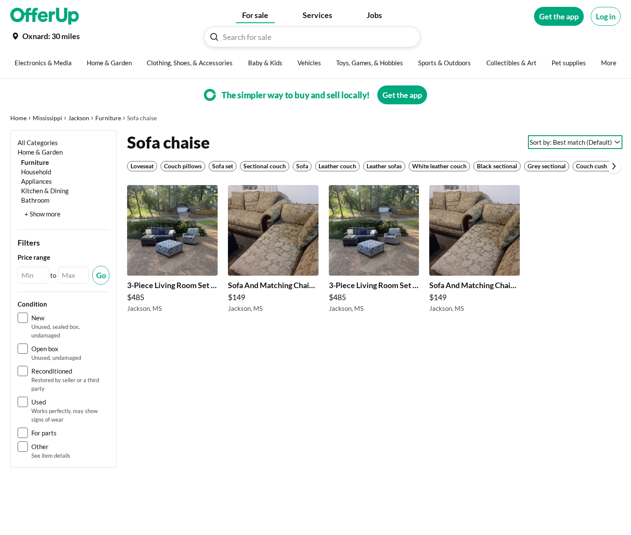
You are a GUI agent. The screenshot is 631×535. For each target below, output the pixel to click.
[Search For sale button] (214, 37)
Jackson (78, 118)
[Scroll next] (614, 166)
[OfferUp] (44, 16)
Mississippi (47, 118)
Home (18, 118)
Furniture (108, 118)
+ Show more (42, 214)
